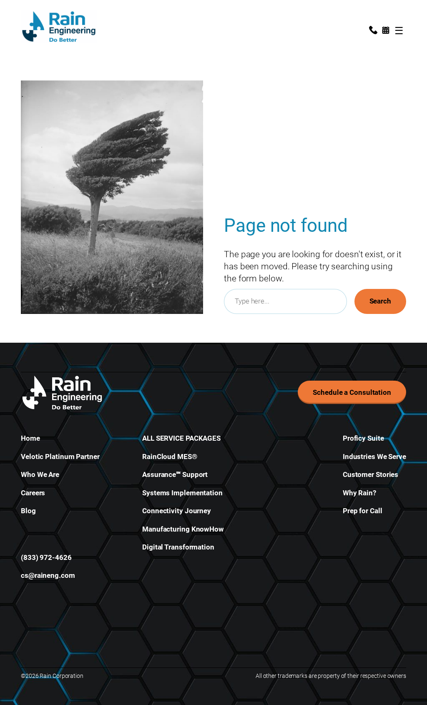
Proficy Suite (363, 438)
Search (380, 301)
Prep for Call (362, 511)
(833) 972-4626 (46, 557)
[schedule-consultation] (386, 31)
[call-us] (373, 31)
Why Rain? (359, 493)
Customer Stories (370, 474)
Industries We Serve (374, 456)
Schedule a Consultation (352, 392)
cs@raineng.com (48, 575)
